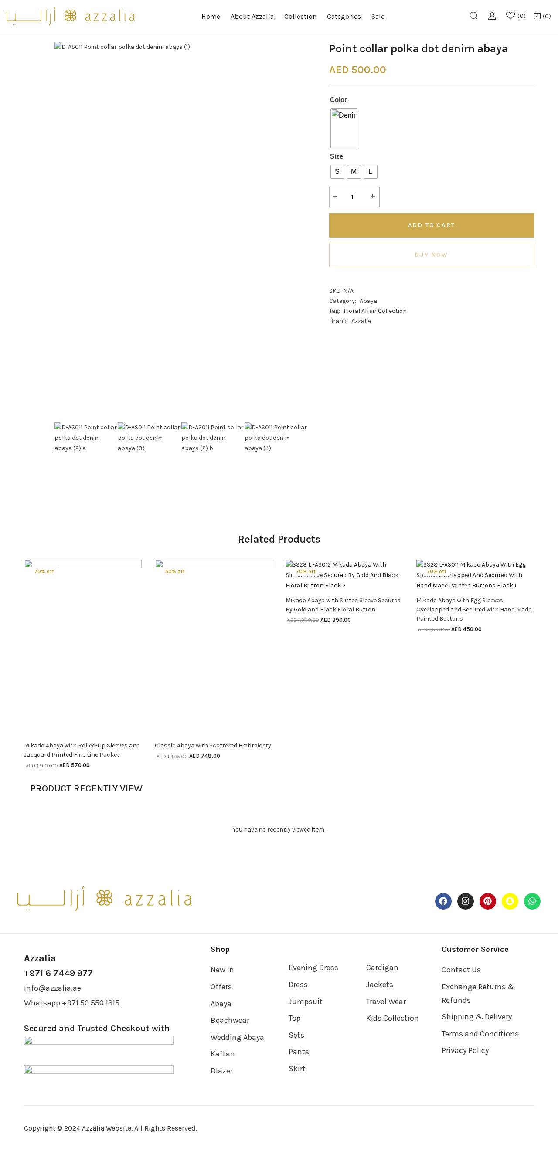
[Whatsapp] (532, 901)
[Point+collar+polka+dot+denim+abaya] (351, 331)
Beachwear (230, 1020)
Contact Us (461, 969)
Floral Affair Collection (375, 311)
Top (295, 1018)
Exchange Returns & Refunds (478, 993)
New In (222, 969)
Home (210, 16)
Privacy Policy (465, 1050)
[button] (542, 16)
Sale (377, 16)
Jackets (379, 984)
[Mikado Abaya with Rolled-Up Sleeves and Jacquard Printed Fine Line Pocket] (83, 647)
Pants (299, 1051)
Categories (344, 16)
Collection (300, 16)
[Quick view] (129, 735)
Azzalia (361, 321)
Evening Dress (313, 967)
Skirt (297, 1068)
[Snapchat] (510, 901)
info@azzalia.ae (52, 988)
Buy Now (431, 254)
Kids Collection (392, 1018)
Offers (221, 986)
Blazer (222, 1071)
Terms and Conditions (480, 1034)
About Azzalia (252, 16)
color (338, 99)
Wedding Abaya (237, 1037)
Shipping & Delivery (477, 1017)
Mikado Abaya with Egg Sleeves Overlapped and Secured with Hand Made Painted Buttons (473, 609)
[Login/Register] (494, 20)
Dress (298, 984)
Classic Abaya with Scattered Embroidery (213, 745)
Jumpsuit (306, 1001)
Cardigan (382, 967)
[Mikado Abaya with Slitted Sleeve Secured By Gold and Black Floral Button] (344, 574)
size (336, 156)
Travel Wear (386, 1001)
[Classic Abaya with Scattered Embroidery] (213, 647)
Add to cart (431, 225)
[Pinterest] (488, 901)
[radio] (344, 128)
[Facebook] (443, 901)
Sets (296, 1035)
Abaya (368, 301)
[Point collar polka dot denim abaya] (332, 331)
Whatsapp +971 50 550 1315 (71, 1003)
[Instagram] (465, 901)
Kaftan (223, 1054)
